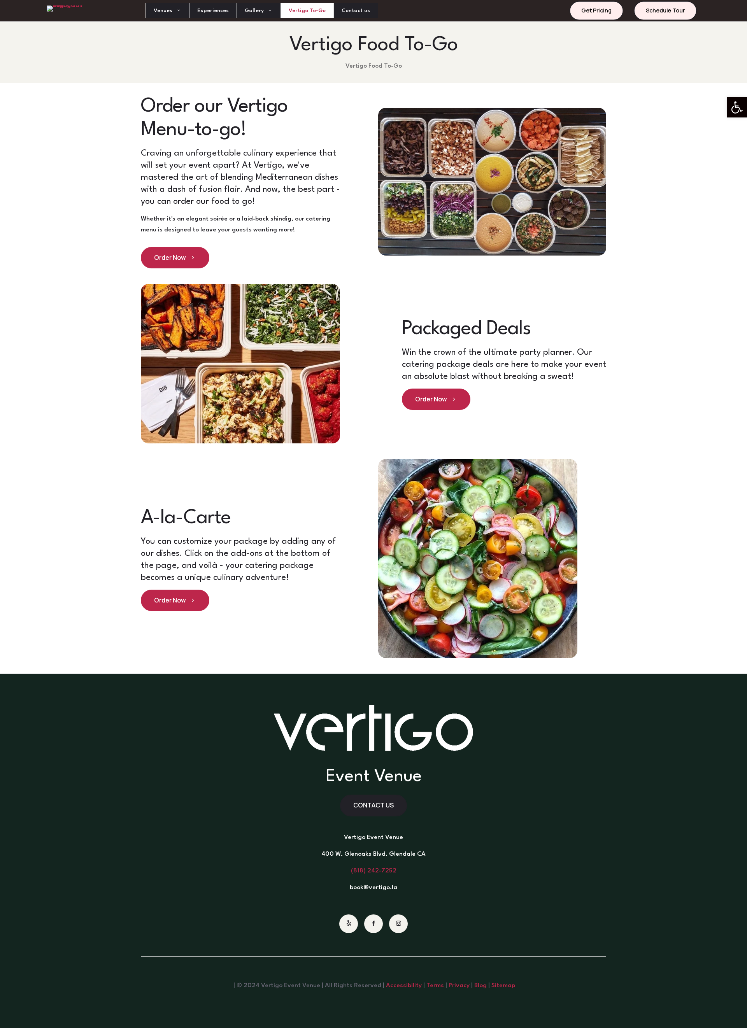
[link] (737, 107)
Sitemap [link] (503, 985)
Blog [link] (480, 985)
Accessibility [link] (404, 985)
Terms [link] (435, 985)
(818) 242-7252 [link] (373, 871)
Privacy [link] (459, 985)
